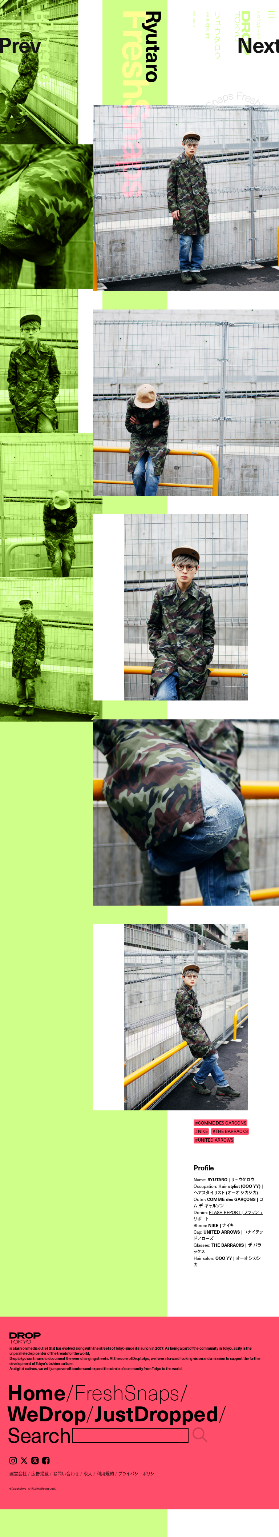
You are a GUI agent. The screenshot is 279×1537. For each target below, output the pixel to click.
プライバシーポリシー (138, 1473)
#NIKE (201, 1131)
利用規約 (105, 1473)
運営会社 (18, 1473)
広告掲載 (40, 1473)
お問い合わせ (66, 1473)
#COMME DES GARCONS (220, 1122)
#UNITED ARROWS (214, 1140)
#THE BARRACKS (230, 1131)
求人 (88, 1473)
